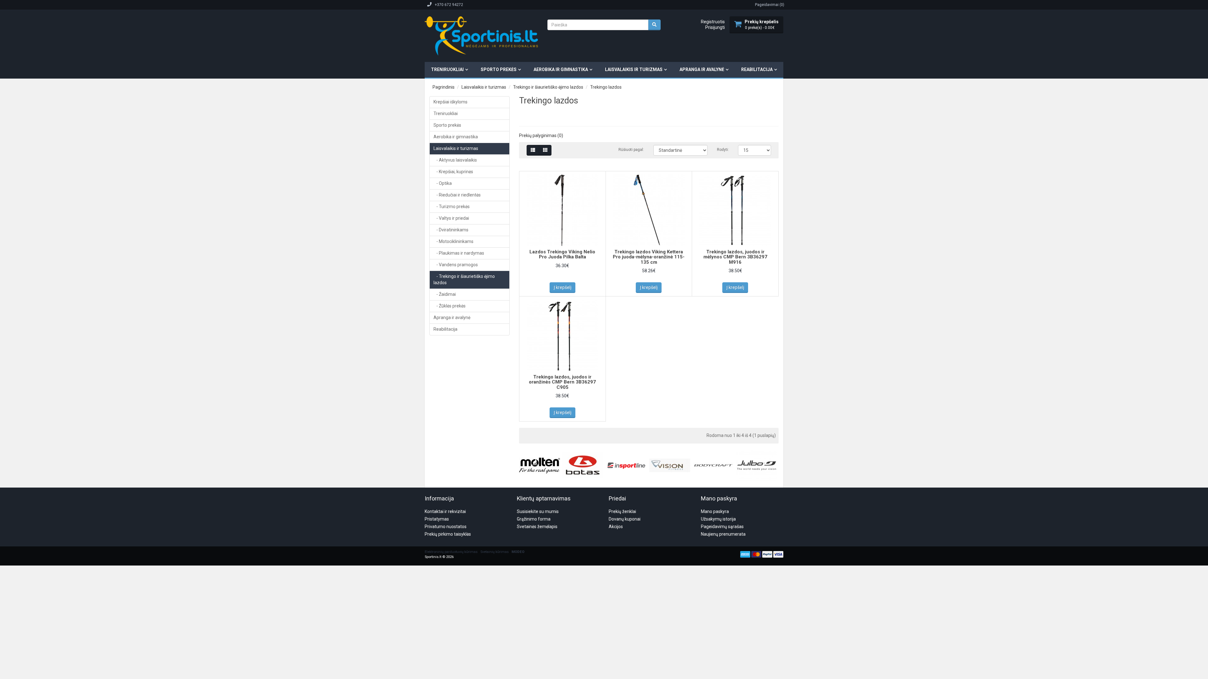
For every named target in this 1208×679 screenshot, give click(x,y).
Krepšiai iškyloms (450, 101)
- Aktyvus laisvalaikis (455, 160)
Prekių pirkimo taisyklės (448, 534)
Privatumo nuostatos (446, 526)
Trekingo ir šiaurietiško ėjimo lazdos (548, 87)
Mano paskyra (715, 511)
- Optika (442, 183)
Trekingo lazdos (606, 87)
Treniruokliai (447, 69)
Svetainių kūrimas (494, 552)
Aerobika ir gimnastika (561, 69)
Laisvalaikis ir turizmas (634, 69)
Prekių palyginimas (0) (541, 135)
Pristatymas (437, 519)
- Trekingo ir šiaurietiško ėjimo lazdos (464, 279)
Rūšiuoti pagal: (631, 149)
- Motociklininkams (453, 241)
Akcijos (616, 526)
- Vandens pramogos (455, 264)
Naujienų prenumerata (723, 534)
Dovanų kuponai (624, 519)
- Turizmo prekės (451, 206)
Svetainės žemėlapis (537, 526)
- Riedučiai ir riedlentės (457, 194)
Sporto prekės (499, 69)
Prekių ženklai (622, 511)
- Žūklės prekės (449, 305)
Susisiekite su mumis (538, 511)
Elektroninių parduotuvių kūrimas (451, 552)
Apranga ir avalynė (702, 69)
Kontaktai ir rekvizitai (445, 511)
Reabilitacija (757, 69)
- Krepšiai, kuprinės (453, 171)
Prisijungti (715, 27)
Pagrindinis (444, 87)
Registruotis (713, 21)
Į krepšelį (562, 287)
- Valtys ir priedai (451, 218)
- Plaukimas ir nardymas (458, 253)
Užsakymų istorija (718, 519)
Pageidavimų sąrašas (722, 526)
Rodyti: (723, 149)
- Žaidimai (444, 294)
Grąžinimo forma (534, 519)
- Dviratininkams (450, 229)
